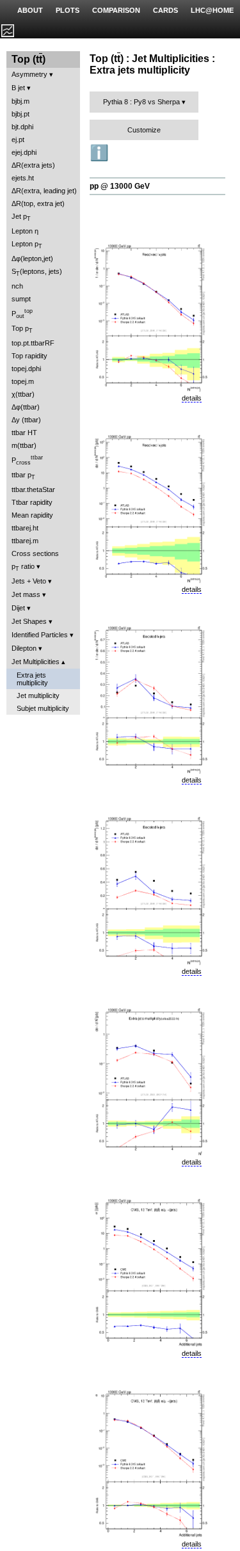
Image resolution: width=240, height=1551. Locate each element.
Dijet (18, 608)
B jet (18, 87)
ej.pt (18, 139)
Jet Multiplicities (36, 661)
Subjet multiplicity (43, 708)
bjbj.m (20, 101)
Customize (144, 130)
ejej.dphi (24, 152)
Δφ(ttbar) (26, 407)
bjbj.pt (20, 114)
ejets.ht (23, 178)
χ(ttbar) (23, 394)
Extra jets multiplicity (32, 679)
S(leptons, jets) (37, 272)
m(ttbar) (24, 445)
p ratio (23, 567)
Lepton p (27, 245)
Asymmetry (29, 74)
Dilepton (24, 648)
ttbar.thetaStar (33, 489)
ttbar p (23, 476)
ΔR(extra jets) (33, 165)
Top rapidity (29, 356)
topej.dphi (26, 368)
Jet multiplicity (38, 695)
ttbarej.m (25, 541)
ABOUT (30, 10)
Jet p (21, 217)
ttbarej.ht (25, 528)
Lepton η (25, 231)
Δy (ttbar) (26, 420)
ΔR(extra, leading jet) (44, 191)
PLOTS (67, 10)
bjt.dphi (22, 127)
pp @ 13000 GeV (120, 186)
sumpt (21, 299)
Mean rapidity (32, 515)
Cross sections (35, 553)
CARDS (165, 10)
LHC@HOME (212, 10)
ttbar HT (24, 432)
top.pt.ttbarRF (33, 343)
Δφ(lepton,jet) (32, 258)
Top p (22, 329)
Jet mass (26, 594)
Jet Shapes (29, 621)
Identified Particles (40, 635)
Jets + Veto (29, 581)
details (192, 398)
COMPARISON (116, 10)
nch (17, 286)
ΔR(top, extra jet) (38, 203)
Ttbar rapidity (32, 502)
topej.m (23, 381)
